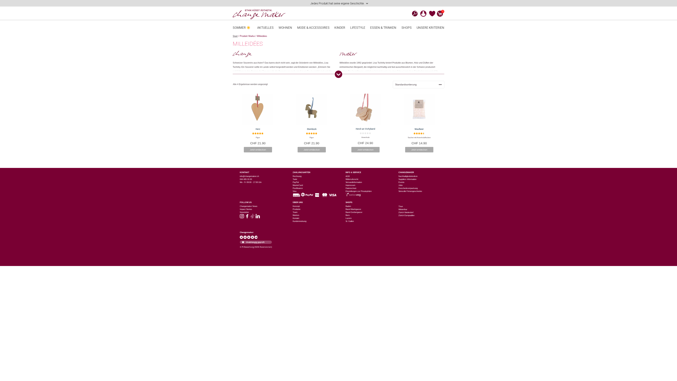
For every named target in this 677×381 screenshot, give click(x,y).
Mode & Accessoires (313, 27)
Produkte (296, 209)
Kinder (339, 27)
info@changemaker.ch (249, 176)
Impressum (350, 185)
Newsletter (244, 212)
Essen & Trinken (383, 27)
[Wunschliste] (432, 15)
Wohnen (285, 27)
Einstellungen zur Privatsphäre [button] (359, 191)
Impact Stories (246, 209)
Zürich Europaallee (406, 215)
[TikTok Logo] (252, 217)
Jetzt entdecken (258, 149)
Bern (348, 215)
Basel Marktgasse (353, 209)
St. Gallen (350, 221)
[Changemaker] (259, 14)
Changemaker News (248, 206)
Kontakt (296, 218)
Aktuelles (265, 27)
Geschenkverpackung (408, 188)
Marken (296, 215)
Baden (348, 206)
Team (295, 212)
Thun (400, 206)
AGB (348, 176)
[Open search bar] (414, 13)
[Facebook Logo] (247, 217)
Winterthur (402, 209)
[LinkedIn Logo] (258, 217)
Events (401, 182)
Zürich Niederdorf (405, 212)
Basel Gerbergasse (354, 212)
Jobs (400, 185)
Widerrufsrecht (352, 179)
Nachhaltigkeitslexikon (407, 176)
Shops (406, 27)
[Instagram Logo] (242, 217)
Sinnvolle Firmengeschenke (410, 191)
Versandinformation (354, 182)
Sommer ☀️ (241, 27)
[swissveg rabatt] (353, 196)
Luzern (349, 218)
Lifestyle (357, 27)
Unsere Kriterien (430, 27)
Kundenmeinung (299, 221)
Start (235, 36)
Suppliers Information (407, 179)
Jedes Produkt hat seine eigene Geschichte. (337, 3)
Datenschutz (351, 188)
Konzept (296, 206)
